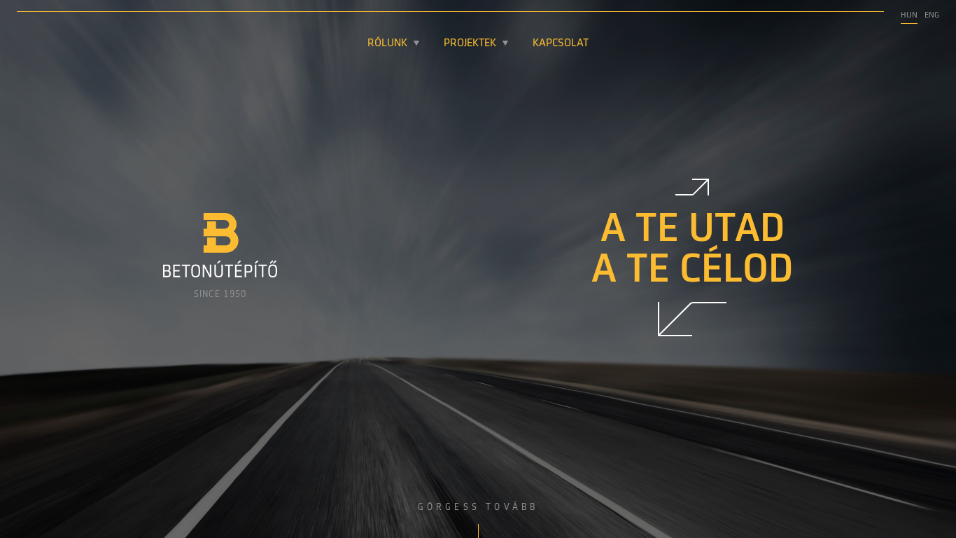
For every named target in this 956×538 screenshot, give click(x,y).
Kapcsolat (561, 43)
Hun (909, 15)
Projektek (470, 43)
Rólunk (387, 43)
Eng (932, 15)
